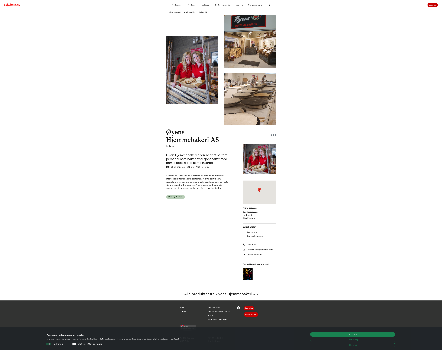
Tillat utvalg (353, 340)
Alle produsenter (176, 12)
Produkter (192, 5)
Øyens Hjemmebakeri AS (196, 12)
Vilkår (211, 315)
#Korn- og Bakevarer (175, 197)
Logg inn (432, 5)
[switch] (74, 344)
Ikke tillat (353, 345)
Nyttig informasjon (223, 5)
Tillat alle (353, 334)
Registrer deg (251, 314)
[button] (269, 5)
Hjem (182, 307)
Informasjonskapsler (217, 319)
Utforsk (183, 311)
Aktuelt (239, 5)
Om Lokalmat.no (255, 5)
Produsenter (177, 5)
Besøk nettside (254, 254)
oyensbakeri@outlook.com (260, 249)
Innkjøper (206, 5)
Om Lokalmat (214, 307)
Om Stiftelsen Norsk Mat (219, 311)
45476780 (252, 244)
